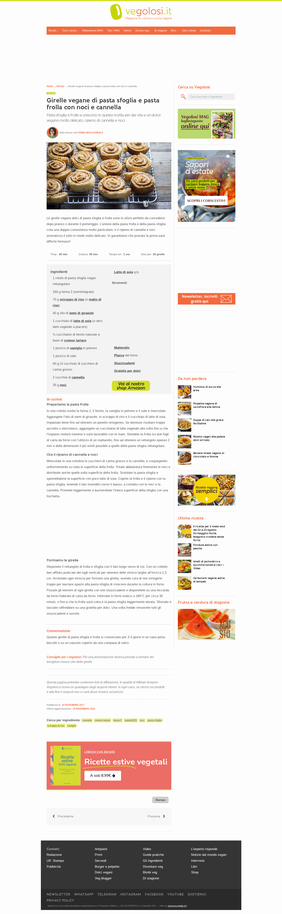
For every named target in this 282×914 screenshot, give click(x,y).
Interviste (197, 861)
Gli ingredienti (153, 861)
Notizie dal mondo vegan (208, 855)
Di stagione (160, 30)
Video (147, 849)
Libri (194, 866)
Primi (98, 855)
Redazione (54, 855)
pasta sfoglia (155, 720)
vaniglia (76, 348)
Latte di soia (123, 272)
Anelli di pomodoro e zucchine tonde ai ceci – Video (208, 565)
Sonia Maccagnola (90, 132)
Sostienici (205, 30)
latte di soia (82, 321)
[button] (102, 776)
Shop (194, 872)
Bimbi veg (150, 872)
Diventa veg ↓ (143, 30)
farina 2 (117, 720)
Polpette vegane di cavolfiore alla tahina (206, 405)
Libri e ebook (189, 30)
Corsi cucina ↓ (70, 30)
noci (63, 385)
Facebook (154, 894)
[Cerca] (184, 97)
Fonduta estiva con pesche (205, 546)
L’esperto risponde (204, 849)
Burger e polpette (107, 866)
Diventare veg (153, 866)
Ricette (60, 86)
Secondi (100, 861)
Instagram (130, 894)
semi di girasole (81, 313)
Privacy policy (60, 900)
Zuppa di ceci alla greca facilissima (208, 421)
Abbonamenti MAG (92, 30)
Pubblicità (54, 866)
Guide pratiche (153, 855)
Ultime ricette (191, 518)
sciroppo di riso (72, 299)
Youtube (175, 894)
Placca (119, 355)
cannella (78, 377)
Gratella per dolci (127, 371)
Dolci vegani (103, 872)
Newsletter (58, 894)
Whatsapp (83, 894)
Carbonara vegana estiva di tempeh (209, 579)
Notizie (127, 30)
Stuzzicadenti (124, 363)
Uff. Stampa (55, 861)
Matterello (121, 348)
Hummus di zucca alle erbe (207, 388)
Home (50, 86)
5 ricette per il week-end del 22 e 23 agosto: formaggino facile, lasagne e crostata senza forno (209, 533)
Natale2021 (131, 720)
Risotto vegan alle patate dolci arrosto (209, 438)
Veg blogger (103, 878)
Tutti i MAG (113, 30)
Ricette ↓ (54, 30)
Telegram (106, 894)
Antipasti (101, 849)
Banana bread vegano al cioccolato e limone (208, 454)
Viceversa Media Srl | (177, 906)
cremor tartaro (75, 340)
